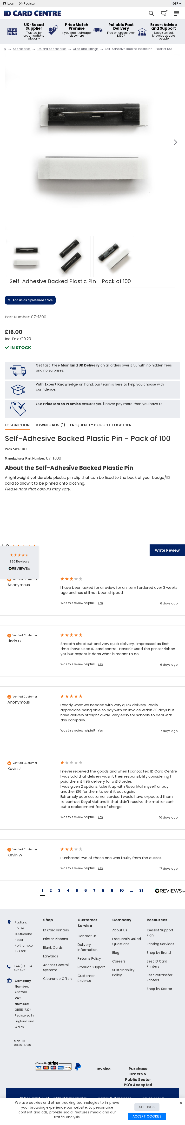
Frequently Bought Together (101, 425)
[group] (92, 592)
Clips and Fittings (86, 49)
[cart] (164, 13)
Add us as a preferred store (33, 300)
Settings (147, 1107)
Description (17, 425)
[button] (9, 142)
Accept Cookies (146, 1116)
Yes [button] (100, 603)
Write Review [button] (167, 550)
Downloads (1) (49, 425)
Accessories (22, 49)
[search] (151, 13)
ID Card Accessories (51, 49)
